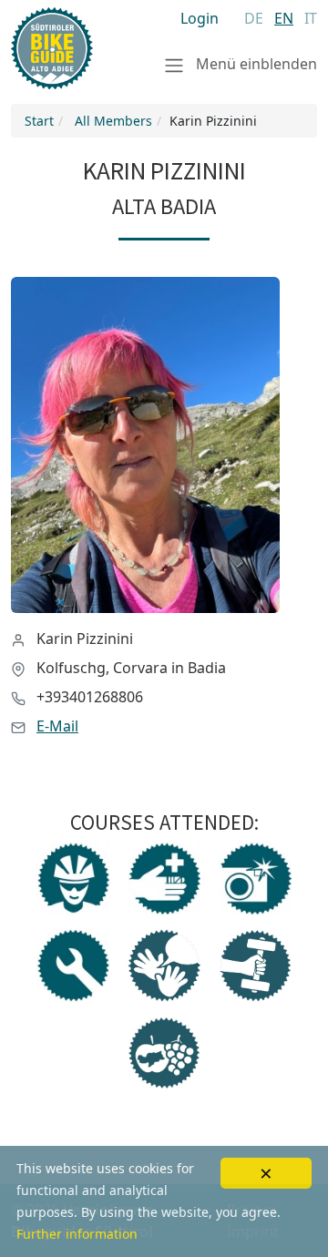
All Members (113, 120)
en (283, 18)
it (310, 18)
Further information (77, 1233)
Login (199, 18)
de (253, 18)
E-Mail (57, 726)
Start (39, 120)
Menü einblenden (254, 64)
